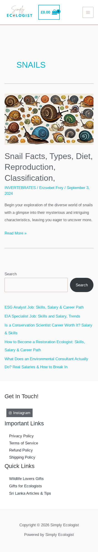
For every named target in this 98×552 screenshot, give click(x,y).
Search (11, 274)
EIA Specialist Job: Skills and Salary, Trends (42, 316)
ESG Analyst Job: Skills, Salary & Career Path (44, 307)
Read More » (15, 234)
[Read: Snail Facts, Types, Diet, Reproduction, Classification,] (49, 119)
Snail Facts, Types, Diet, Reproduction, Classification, (49, 167)
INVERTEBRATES (20, 187)
